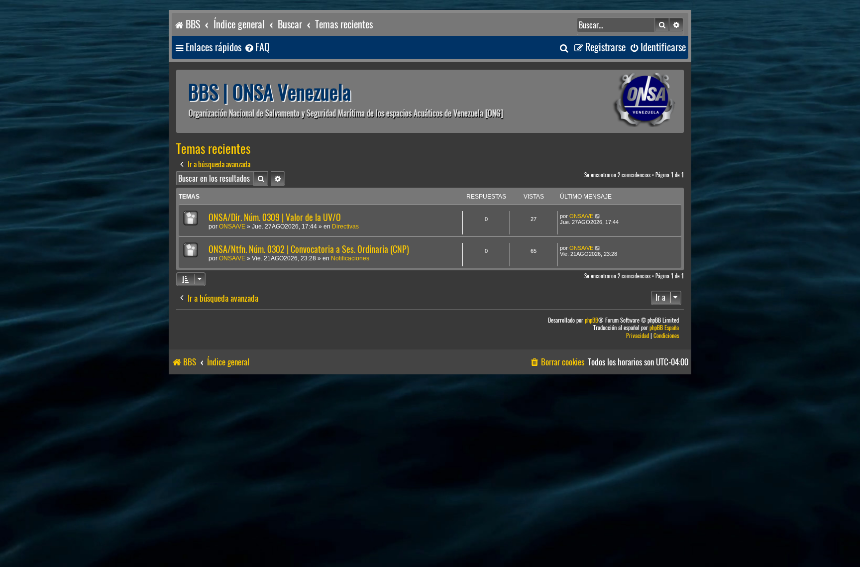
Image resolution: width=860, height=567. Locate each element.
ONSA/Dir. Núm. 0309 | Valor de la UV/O (275, 217)
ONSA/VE (232, 226)
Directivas (345, 226)
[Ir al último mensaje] (598, 216)
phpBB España (664, 328)
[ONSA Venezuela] (621, 101)
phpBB (591, 320)
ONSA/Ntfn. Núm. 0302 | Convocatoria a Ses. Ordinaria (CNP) (309, 249)
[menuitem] (257, 47)
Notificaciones (350, 258)
